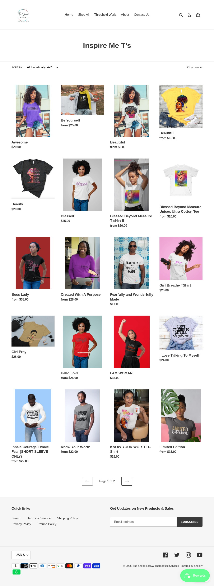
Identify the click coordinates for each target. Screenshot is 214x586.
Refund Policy (46, 524)
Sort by (16, 67)
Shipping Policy (67, 518)
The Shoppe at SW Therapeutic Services (156, 565)
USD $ (20, 555)
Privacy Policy (21, 524)
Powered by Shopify (191, 565)
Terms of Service (39, 518)
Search (16, 518)
